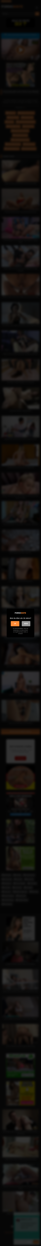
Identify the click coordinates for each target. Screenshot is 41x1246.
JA (15, 623)
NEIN (26, 623)
